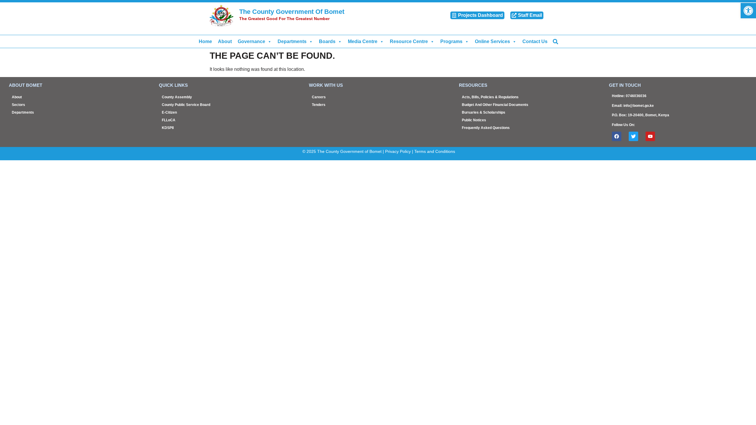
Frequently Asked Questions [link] (486, 128)
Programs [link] (451, 41)
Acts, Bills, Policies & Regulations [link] (490, 97)
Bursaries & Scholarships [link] (483, 112)
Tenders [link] (318, 105)
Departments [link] (292, 41)
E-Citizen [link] (169, 112)
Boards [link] (327, 41)
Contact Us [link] (535, 41)
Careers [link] (319, 97)
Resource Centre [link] (409, 41)
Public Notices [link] (474, 120)
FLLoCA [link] (168, 120)
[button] (555, 41)
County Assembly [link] (177, 97)
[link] (748, 10)
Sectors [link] (18, 105)
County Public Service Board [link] (186, 105)
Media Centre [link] (362, 41)
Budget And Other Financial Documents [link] (495, 105)
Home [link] (205, 41)
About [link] (225, 41)
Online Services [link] (492, 41)
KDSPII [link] (168, 128)
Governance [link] (251, 41)
